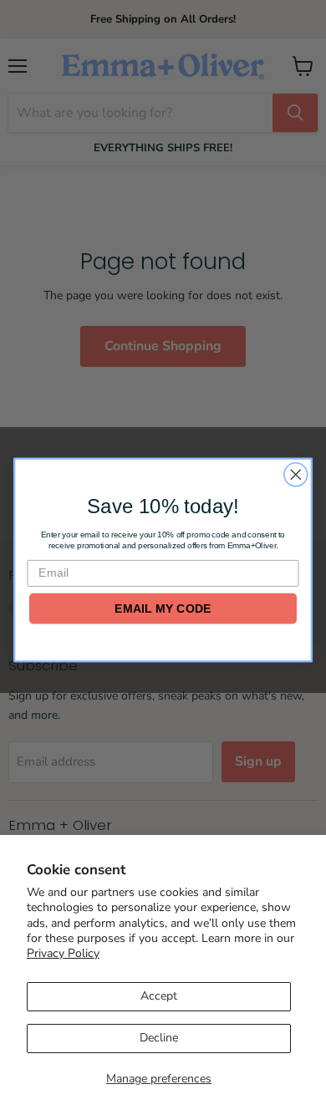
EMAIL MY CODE (163, 608)
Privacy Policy (63, 953)
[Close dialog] (296, 474)
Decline (159, 1038)
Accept (158, 996)
